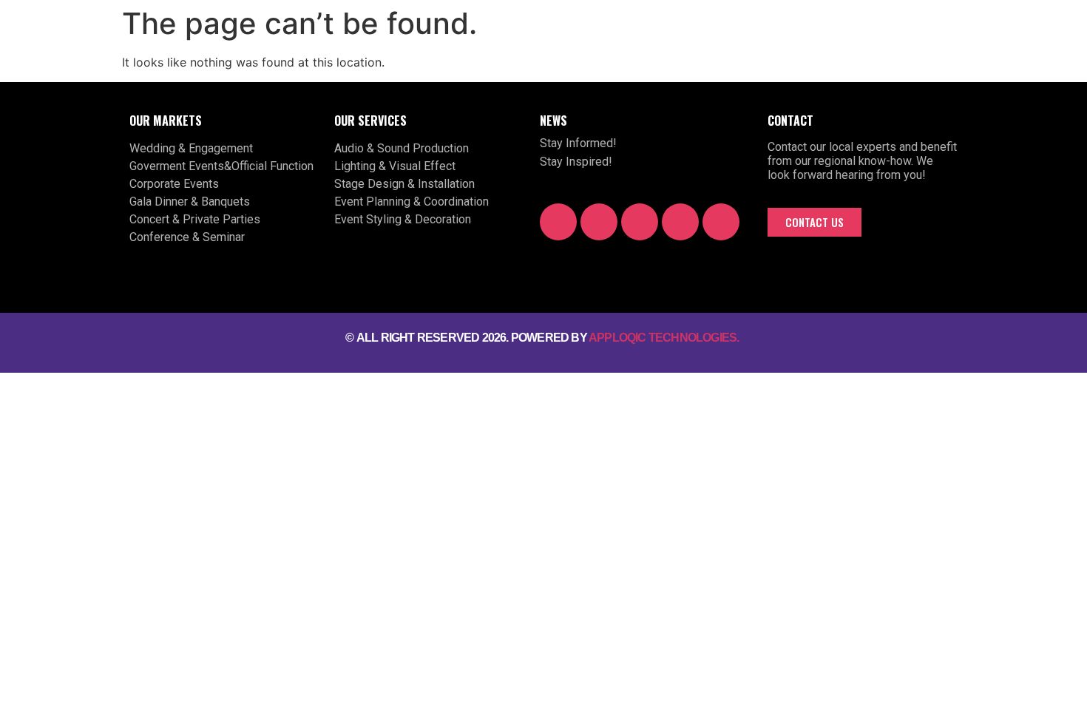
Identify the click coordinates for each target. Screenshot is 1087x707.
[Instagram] (639, 221)
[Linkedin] (720, 221)
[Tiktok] (680, 221)
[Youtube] (598, 221)
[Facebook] (558, 221)
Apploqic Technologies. (665, 337)
